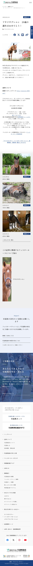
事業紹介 (6, 473)
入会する (6, 496)
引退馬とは (7, 445)
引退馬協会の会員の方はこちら (11, 340)
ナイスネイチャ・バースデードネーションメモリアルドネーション (11, 517)
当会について (8, 439)
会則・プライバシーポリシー (16, 561)
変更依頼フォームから (24, 117)
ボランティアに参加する (10, 504)
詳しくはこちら (16, 115)
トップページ (8, 434)
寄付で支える (7, 499)
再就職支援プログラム (10, 488)
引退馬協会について (9, 442)
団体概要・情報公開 (9, 448)
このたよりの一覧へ (8, 240)
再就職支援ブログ (9, 463)
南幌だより (10, 6)
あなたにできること (8, 393)
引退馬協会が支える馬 (10, 453)
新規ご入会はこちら (8, 335)
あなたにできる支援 (10, 493)
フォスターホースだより (11, 458)
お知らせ (6, 468)
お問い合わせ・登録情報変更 (12, 529)
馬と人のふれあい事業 (10, 485)
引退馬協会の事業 (9, 476)
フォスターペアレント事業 (11, 479)
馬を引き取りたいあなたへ (11, 509)
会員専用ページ (8, 524)
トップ (4, 6)
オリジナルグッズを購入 (10, 501)
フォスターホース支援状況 (20, 133)
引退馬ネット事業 (9, 482)
